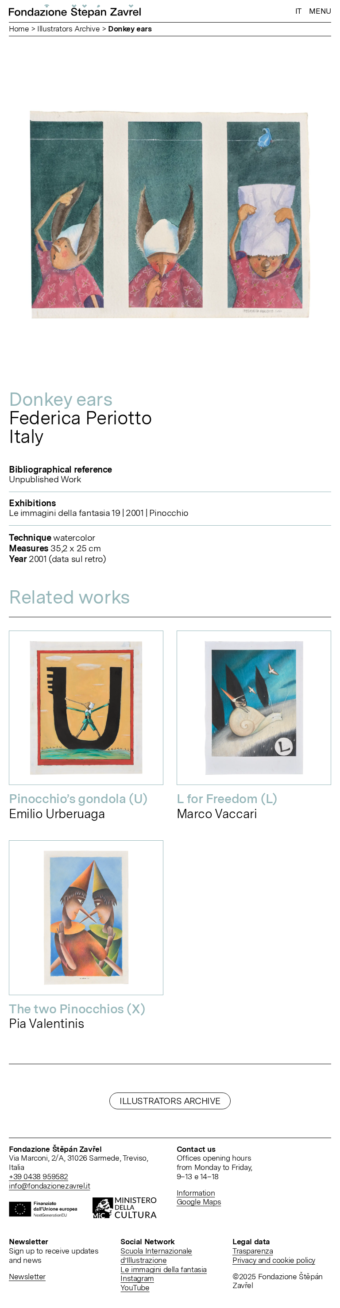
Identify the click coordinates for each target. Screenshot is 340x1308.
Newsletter (27, 1276)
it (298, 11)
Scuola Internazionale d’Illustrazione (156, 1255)
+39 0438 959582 (38, 1176)
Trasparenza (252, 1250)
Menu (320, 11)
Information (196, 1192)
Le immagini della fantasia (163, 1269)
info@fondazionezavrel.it (49, 1185)
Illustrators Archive (68, 28)
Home (19, 28)
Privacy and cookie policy (273, 1260)
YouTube (134, 1287)
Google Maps (199, 1201)
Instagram (137, 1278)
